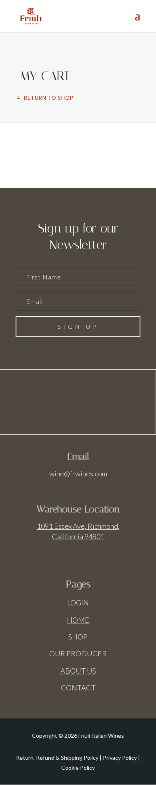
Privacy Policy (120, 757)
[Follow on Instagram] (89, 401)
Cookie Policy (78, 767)
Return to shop (49, 98)
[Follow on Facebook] (66, 401)
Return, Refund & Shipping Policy (57, 757)
